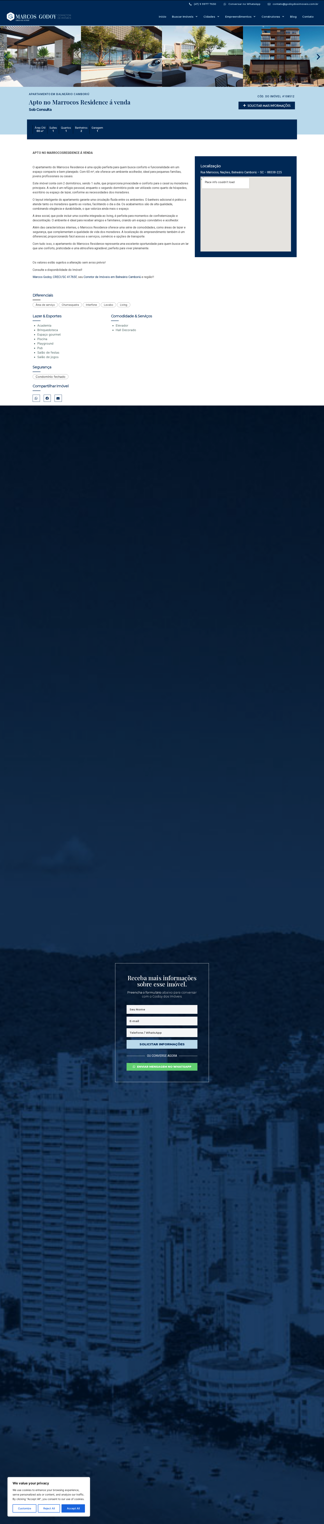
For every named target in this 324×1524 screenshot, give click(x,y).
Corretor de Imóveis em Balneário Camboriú (112, 277)
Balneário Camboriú (72, 94)
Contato (308, 16)
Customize (24, 1508)
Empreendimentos (238, 16)
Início (162, 16)
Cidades (209, 16)
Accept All (73, 1508)
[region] (49, 1496)
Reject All (49, 1508)
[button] (5, 57)
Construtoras (271, 16)
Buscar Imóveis (182, 16)
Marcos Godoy (42, 277)
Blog (293, 16)
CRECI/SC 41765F (65, 277)
